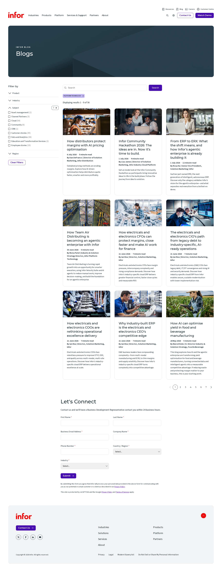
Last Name (118, 417)
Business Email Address (71, 431)
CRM (14, 128)
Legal (111, 554)
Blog (181, 9)
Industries (33, 15)
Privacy (101, 554)
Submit (66, 476)
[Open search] (167, 15)
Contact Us (185, 15)
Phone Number (67, 446)
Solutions (103, 533)
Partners (94, 15)
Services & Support (77, 15)
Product (15, 93)
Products (46, 15)
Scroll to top (203, 515)
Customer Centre (207, 9)
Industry (16, 100)
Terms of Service (122, 492)
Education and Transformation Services (30, 141)
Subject (15, 107)
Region (15, 153)
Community (18, 124)
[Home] (16, 15)
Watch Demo (205, 15)
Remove (83, 96)
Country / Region (120, 446)
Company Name (120, 431)
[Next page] (211, 387)
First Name (65, 417)
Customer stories (20, 133)
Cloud (15, 120)
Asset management (21, 112)
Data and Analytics (21, 137)
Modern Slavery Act (126, 554)
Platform (59, 15)
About (105, 15)
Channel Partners (20, 116)
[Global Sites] (173, 15)
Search (155, 88)
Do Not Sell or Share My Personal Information (158, 554)
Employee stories (21, 145)
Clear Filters (16, 162)
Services (102, 539)
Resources (170, 9)
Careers (192, 9)
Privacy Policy (119, 486)
